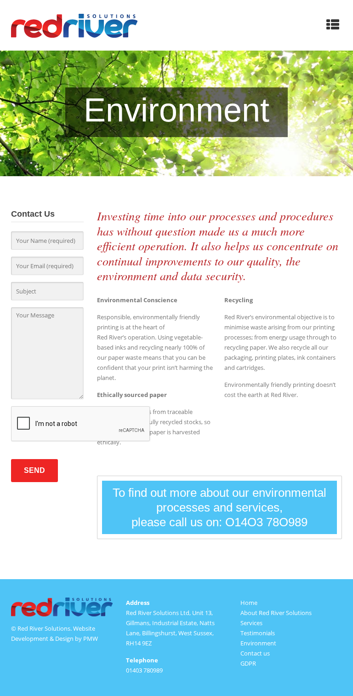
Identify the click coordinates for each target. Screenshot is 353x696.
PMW (90, 638)
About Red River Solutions (276, 613)
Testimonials (257, 633)
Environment (258, 643)
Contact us (255, 653)
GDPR (248, 663)
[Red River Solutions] (74, 25)
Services (251, 623)
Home (248, 602)
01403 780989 (144, 670)
